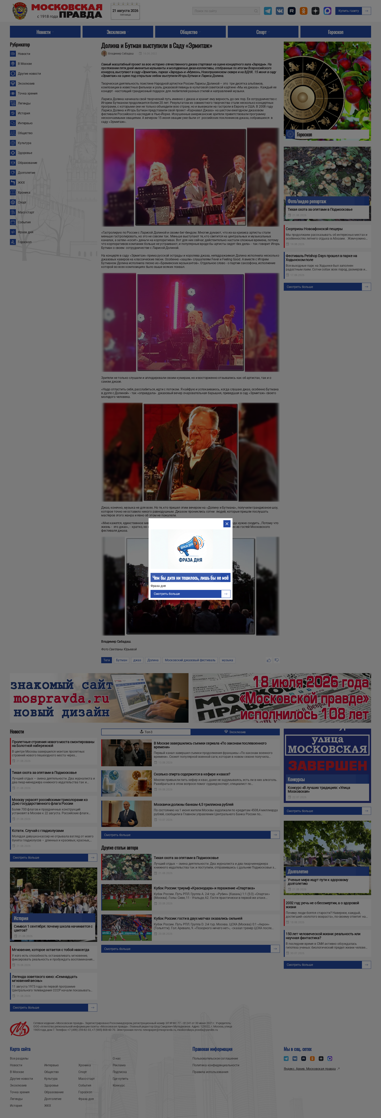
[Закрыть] (226, 523)
